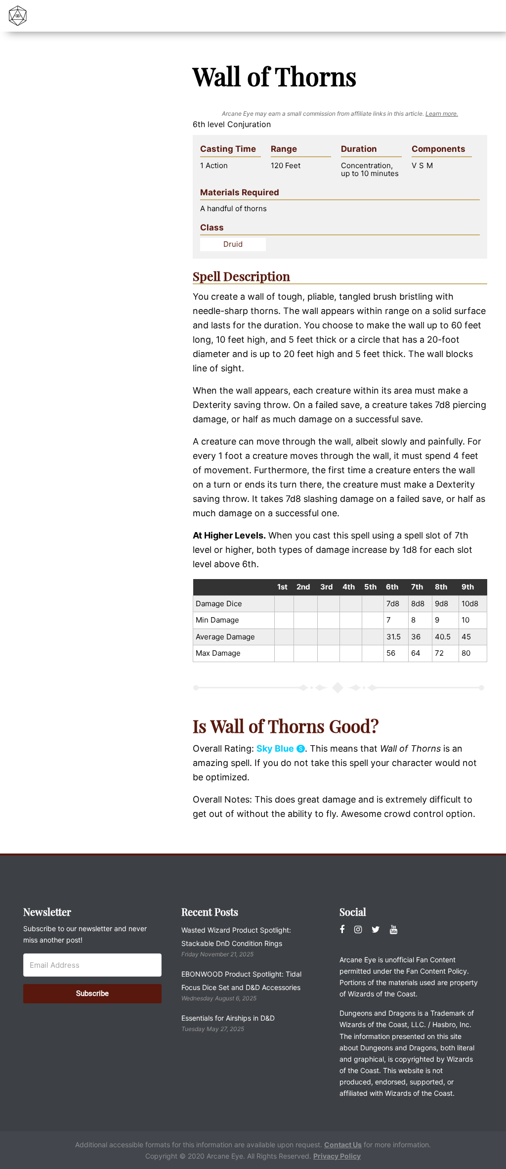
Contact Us (343, 1144)
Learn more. (441, 113)
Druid (233, 244)
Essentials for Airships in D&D (228, 1018)
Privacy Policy (337, 1156)
